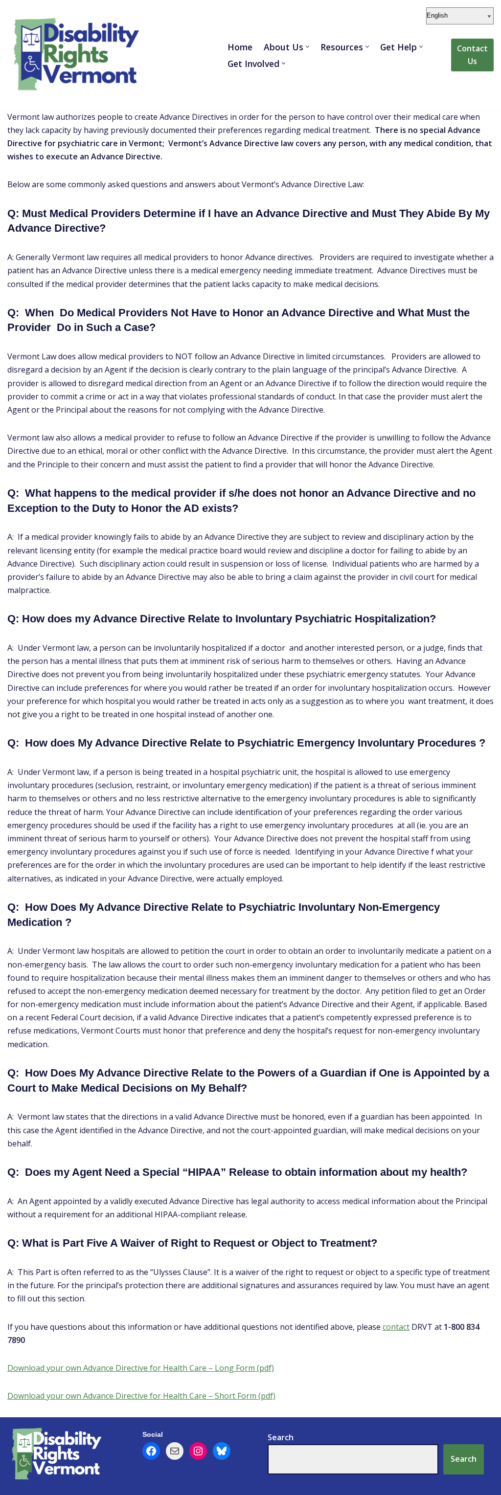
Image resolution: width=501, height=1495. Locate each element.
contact (396, 1326)
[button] (307, 46)
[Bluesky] (221, 1451)
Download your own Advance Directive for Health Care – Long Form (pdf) (140, 1368)
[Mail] (174, 1451)
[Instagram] (198, 1451)
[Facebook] (151, 1451)
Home (240, 47)
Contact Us (472, 54)
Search (464, 1458)
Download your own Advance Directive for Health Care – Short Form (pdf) (141, 1395)
